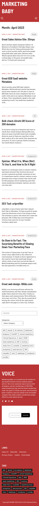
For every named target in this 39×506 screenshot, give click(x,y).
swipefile (6, 353)
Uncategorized (31, 156)
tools (13, 353)
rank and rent (17, 349)
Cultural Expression (9, 338)
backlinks (28, 330)
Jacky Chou (7, 346)
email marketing (8, 342)
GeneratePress (32, 502)
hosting (24, 342)
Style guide (25, 455)
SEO (35, 116)
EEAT (25, 338)
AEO (4, 330)
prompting (6, 349)
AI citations (19, 330)
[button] (2, 18)
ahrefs (10, 330)
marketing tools (27, 346)
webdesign (21, 353)
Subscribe (13, 452)
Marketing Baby (14, 7)
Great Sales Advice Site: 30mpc (18, 39)
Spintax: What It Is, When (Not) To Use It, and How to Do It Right (18, 162)
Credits (17, 455)
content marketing (26, 334)
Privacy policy (7, 455)
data (20, 338)
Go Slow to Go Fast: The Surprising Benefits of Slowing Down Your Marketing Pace (18, 244)
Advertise (22, 452)
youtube (5, 357)
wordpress (30, 353)
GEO (18, 342)
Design (34, 34)
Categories (5, 320)
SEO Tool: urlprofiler (12, 203)
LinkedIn (16, 346)
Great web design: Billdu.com (17, 284)
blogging (6, 334)
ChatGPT (14, 334)
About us (5, 452)
